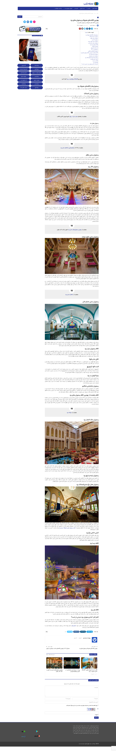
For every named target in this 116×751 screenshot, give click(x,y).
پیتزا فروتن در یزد (94, 49)
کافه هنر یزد (95, 62)
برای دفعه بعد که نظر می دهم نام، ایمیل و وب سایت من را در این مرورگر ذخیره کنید (81, 705)
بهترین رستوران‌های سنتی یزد (75, 229)
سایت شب (76, 733)
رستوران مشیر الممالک (93, 36)
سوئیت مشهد (36, 80)
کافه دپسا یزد (95, 61)
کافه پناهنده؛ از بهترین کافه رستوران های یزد (89, 53)
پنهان (86, 32)
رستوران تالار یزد (95, 40)
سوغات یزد (69, 412)
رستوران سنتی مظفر (94, 38)
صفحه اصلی (94, 8)
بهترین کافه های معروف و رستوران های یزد (88, 648)
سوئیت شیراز (23, 76)
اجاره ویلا (74, 626)
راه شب (88, 8)
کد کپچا (97, 714)
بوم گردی (36, 69)
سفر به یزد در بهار (73, 116)
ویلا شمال (37, 65)
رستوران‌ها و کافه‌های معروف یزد (92, 35)
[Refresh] (98, 708)
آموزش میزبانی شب (68, 8)
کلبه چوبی (24, 65)
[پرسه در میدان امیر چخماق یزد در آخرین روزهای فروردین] (72, 663)
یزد (96, 658)
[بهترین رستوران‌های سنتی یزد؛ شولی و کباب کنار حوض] (54, 663)
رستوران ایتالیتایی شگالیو (93, 51)
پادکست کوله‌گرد (58, 8)
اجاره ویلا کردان (24, 73)
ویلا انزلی (36, 87)
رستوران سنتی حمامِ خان (93, 43)
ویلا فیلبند (24, 84)
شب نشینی (82, 8)
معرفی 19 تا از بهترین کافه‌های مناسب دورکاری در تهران (58, 648)
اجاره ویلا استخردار (23, 69)
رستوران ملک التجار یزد (93, 54)
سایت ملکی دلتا (23, 87)
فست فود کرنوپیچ (94, 48)
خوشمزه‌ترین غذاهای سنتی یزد (67, 148)
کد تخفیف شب (24, 80)
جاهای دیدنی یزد (69, 294)
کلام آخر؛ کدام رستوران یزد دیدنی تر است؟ (89, 64)
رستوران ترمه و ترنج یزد (93, 56)
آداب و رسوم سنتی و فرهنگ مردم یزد (67, 528)
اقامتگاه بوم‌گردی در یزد (72, 79)
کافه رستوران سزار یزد (94, 44)
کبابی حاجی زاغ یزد (94, 59)
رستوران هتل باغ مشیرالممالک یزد (91, 57)
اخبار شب (76, 8)
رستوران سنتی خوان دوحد (93, 41)
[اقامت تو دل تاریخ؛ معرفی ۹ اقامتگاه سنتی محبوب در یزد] (89, 663)
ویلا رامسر (37, 76)
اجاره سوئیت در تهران (36, 73)
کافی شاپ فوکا (95, 46)
